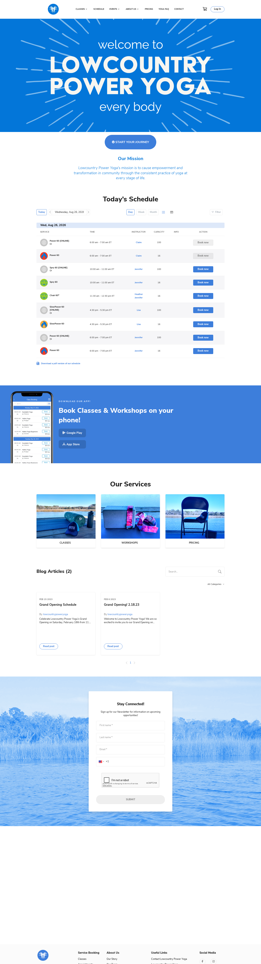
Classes (82, 959)
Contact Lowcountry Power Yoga (169, 959)
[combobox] (195, 571)
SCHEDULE (98, 9)
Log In (217, 9)
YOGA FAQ (164, 9)
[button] (48, 646)
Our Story (112, 959)
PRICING (149, 9)
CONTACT (179, 9)
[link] (54, 955)
